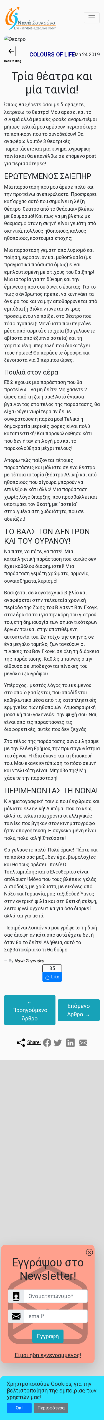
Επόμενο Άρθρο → (78, 1010)
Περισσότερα (51, 1408)
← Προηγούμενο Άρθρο (29, 1010)
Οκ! (19, 1408)
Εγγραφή (48, 1336)
